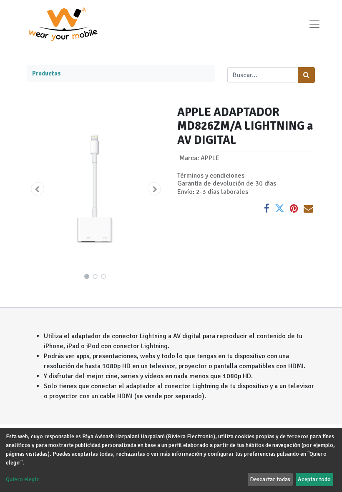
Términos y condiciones (210, 175)
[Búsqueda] (306, 75)
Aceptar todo (314, 479)
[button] (37, 189)
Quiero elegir (22, 479)
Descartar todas (270, 479)
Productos (46, 73)
